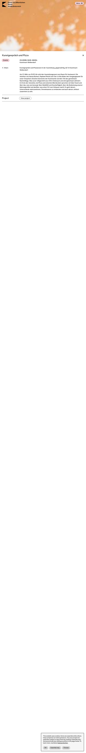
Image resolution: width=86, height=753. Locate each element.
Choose (66, 748)
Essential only (55, 748)
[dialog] (62, 742)
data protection (63, 743)
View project (25, 98)
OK (45, 748)
